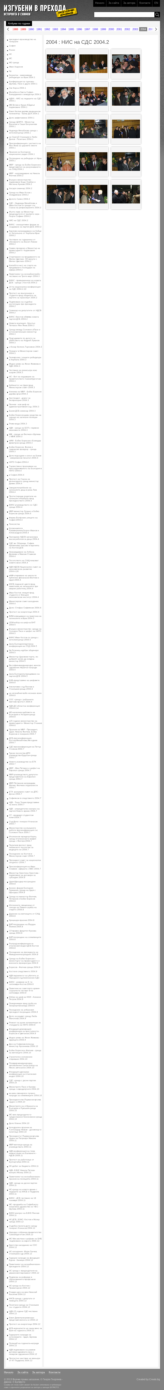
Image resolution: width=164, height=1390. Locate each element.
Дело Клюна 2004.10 (19, 1123)
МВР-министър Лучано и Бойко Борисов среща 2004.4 (24, 512)
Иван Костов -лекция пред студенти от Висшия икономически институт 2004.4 (24, 595)
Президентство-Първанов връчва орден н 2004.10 (25, 1101)
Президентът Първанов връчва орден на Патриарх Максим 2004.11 (24, 1138)
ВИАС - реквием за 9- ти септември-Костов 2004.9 (21, 983)
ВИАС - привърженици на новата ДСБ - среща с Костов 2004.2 (25, 281)
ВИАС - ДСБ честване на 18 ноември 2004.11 (22, 1199)
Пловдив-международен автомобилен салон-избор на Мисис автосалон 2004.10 (23, 1065)
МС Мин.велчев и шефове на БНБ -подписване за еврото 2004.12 (25, 1240)
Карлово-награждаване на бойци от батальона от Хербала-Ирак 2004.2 (25, 233)
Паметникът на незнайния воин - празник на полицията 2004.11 (25, 1178)
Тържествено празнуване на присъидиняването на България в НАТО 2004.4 (25, 468)
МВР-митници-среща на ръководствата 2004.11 (20, 1146)
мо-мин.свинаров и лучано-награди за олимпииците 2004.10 (25, 1094)
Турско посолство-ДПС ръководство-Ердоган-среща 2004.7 (23, 755)
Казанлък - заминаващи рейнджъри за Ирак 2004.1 (22, 76)
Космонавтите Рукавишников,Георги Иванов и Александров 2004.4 (24, 530)
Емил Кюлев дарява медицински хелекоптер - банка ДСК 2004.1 (25, 112)
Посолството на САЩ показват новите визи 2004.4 (24, 561)
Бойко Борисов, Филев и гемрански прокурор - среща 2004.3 (22, 449)
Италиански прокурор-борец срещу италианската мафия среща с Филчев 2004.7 (22, 838)
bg (10, 71)
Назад (8, 29)
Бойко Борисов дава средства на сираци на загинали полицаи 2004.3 (25, 417)
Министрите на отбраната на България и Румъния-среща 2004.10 (23, 1108)
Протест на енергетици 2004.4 (24, 612)
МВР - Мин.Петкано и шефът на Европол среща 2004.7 (24, 769)
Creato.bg (154, 1379)
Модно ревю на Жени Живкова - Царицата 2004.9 (24, 1038)
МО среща (14, 62)
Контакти (144, 2)
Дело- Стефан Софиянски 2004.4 (25, 608)
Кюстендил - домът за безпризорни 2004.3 (19, 399)
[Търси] (157, 14)
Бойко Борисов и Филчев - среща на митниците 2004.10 (25, 1051)
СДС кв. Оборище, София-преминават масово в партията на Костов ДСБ (24, 545)
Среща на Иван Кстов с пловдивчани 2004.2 (20, 193)
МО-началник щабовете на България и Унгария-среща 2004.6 (22, 714)
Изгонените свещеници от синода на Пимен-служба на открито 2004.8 (23, 907)
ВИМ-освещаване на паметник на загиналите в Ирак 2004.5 (25, 617)
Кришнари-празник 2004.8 (21, 920)
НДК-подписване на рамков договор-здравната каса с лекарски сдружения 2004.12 (23, 1352)
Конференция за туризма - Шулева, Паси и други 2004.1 (23, 82)
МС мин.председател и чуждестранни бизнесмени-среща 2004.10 (25, 1117)
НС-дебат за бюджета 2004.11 (24, 1166)
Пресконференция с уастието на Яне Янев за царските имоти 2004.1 (25, 145)
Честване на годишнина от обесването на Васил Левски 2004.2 (23, 241)
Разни (12, 50)
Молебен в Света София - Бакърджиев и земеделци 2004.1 (25, 93)
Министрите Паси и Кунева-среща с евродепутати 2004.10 (24, 1088)
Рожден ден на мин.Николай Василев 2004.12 (23, 1293)
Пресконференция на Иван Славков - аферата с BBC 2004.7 (25, 867)
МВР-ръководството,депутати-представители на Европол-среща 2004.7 (23, 776)
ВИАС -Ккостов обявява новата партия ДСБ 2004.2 (24, 318)
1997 (87, 29)
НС (10, 54)
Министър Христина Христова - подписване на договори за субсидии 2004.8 (24, 875)
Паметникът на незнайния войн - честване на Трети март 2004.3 (25, 275)
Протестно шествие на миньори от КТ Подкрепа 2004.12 (24, 1359)
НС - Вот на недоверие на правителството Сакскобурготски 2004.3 (25, 379)
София (12, 46)
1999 (103, 29)
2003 (135, 29)
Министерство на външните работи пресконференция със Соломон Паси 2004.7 (23, 830)
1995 (71, 29)
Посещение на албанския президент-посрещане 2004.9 (23, 1011)
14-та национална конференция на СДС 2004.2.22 (24, 288)
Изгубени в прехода (39, 8)
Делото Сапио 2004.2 (19, 199)
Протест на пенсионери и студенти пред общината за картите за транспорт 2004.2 (23, 295)
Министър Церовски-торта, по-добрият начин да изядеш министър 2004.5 (23, 659)
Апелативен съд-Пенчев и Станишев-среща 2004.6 (21, 688)
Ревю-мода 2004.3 (18, 424)
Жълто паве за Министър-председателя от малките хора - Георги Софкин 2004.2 (24, 214)
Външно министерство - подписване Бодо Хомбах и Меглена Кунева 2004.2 (22, 182)
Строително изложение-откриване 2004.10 (21, 1058)
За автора (129, 2)
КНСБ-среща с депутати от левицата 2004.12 (22, 1299)
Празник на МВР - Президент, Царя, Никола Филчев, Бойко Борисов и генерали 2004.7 (23, 731)
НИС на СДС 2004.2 (18, 220)
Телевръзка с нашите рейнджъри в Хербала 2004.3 (25, 358)
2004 (143, 29)
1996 (79, 29)
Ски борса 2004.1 (17, 88)
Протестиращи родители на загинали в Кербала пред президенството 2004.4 (22, 498)
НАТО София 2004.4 (19, 462)
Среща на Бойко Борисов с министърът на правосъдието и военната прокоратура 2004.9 (24, 960)
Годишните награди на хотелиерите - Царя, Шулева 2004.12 (23, 1337)
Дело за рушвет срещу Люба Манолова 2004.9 (23, 1017)
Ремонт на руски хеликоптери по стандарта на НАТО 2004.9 (25, 1023)
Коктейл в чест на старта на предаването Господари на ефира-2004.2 (22, 267)
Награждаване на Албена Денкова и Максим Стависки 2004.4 (22, 554)
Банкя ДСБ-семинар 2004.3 (22, 411)
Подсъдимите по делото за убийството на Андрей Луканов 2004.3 (24, 340)
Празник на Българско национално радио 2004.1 (22, 153)
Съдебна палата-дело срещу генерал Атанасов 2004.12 (23, 1227)
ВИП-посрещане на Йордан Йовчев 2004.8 (22, 925)
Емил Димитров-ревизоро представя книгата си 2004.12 (23, 1319)
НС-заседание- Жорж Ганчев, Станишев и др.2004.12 (23, 1252)
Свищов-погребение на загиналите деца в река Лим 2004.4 (23, 490)
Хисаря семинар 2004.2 (20, 188)
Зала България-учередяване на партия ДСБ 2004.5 (24, 675)
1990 (31, 29)
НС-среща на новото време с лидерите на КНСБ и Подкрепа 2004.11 (24, 1191)
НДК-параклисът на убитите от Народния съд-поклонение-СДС (24, 976)
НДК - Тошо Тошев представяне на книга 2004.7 (24, 803)
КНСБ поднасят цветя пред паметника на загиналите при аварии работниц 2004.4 (23, 586)
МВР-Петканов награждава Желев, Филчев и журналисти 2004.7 (23, 785)
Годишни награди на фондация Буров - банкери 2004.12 (24, 1259)
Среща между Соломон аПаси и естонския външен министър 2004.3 (24, 331)
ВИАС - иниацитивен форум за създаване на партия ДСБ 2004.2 (25, 225)
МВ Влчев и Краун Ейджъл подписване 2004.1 (22, 106)
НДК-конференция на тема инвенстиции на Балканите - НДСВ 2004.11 (23, 1153)
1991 (39, 29)
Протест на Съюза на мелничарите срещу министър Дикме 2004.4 (24, 481)
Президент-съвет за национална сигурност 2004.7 (25, 861)
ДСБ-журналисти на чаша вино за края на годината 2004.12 (25, 1329)
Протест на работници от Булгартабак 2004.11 (21, 1161)
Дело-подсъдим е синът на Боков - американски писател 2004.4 (25, 457)
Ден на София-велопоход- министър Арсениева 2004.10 (23, 1045)
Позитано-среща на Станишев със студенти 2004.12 (24, 1306)
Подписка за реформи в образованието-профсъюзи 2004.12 (22, 1279)
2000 (111, 29)
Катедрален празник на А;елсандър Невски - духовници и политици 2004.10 (25, 1129)
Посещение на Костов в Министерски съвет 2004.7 (22, 855)
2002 (127, 29)
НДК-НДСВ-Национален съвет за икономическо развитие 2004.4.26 (25, 569)
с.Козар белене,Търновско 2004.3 (25, 347)
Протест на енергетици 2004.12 (24, 1324)
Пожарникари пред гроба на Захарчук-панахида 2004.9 (23, 1004)
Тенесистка (14, 524)
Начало (99, 2)
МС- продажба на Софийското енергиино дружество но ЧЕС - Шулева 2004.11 (24, 1206)
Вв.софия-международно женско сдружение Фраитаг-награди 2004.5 (25, 667)
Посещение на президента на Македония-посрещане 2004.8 (23, 953)
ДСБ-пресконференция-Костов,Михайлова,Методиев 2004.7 (23, 740)
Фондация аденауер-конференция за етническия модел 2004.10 (22, 1074)
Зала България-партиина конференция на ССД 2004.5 (23, 645)
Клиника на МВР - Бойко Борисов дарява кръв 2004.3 (25, 393)
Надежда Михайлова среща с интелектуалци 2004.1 (23, 131)
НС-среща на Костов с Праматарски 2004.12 (19, 1287)
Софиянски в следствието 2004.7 (25, 798)
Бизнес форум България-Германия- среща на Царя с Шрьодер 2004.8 (22, 890)
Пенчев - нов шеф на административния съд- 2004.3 (24, 405)
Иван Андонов (16, 67)
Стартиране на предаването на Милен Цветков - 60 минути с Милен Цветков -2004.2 (24, 259)
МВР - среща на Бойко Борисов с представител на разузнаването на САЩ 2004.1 (25, 167)
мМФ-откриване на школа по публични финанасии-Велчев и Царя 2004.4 (24, 577)
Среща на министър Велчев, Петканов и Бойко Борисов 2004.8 (23, 898)
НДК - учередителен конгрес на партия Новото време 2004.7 (24, 810)
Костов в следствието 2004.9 (23, 971)
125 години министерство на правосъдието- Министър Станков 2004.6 (25, 723)
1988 (15, 29)
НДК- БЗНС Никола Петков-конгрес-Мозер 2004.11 (22, 1171)
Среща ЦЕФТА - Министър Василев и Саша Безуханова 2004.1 (23, 124)
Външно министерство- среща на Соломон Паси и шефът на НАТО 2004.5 (25, 631)
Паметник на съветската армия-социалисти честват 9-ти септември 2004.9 (24, 990)
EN (156, 2)
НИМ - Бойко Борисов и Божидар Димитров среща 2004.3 (25, 442)
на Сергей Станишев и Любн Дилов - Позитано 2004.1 (23, 138)
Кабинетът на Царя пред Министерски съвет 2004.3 (22, 386)
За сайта (113, 2)
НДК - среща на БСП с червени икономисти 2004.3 (24, 429)
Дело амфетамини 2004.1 (21, 118)
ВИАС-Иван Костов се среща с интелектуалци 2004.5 (23, 638)
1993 (55, 29)
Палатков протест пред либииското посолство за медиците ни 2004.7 (21, 847)
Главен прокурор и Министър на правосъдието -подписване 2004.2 (24, 250)
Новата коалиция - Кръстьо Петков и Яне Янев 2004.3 (22, 324)
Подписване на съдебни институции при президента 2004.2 (22, 304)
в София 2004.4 (16, 475)
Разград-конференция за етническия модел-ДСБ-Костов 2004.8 (24, 945)
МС (10, 58)
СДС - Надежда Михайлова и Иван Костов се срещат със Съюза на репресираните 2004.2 (25, 205)
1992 (47, 29)
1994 (63, 29)
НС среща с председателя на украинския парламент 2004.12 (24, 1272)
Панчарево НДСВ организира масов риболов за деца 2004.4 (24, 538)
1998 (95, 29)
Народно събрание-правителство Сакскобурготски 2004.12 (25, 1233)
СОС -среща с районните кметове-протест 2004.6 (21, 700)
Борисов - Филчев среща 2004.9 (24, 967)
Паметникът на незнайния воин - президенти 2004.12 (25, 1265)
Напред (156, 29)
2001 (119, 29)
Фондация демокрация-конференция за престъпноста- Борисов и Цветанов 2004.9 (24, 1031)
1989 (23, 29)
